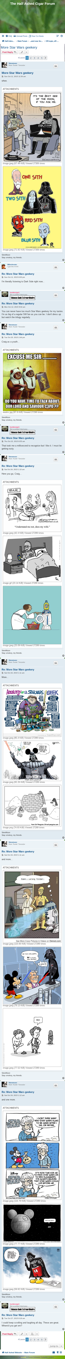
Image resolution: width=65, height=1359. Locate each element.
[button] (45, 58)
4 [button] (38, 57)
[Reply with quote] (56, 66)
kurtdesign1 (15, 292)
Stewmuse (13, 63)
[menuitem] (9, 36)
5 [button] (41, 57)
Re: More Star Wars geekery (18, 273)
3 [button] (34, 57)
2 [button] (30, 57)
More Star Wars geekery (19, 47)
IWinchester (12, 264)
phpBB (23, 1357)
